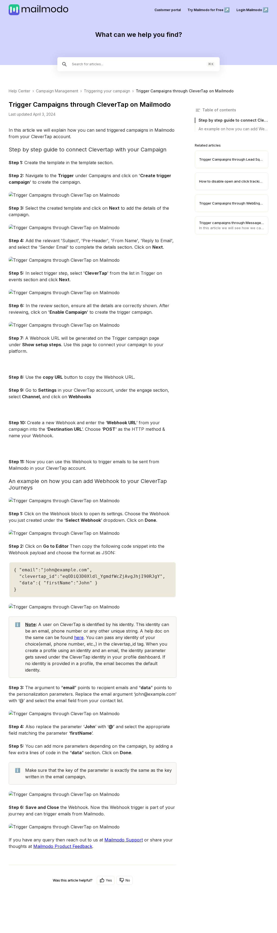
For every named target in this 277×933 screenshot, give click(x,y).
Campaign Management (57, 91)
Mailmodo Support (123, 840)
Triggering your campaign (107, 91)
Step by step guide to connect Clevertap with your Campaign (233, 120)
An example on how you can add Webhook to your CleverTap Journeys (233, 129)
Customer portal (167, 10)
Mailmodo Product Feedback (62, 846)
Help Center (19, 91)
